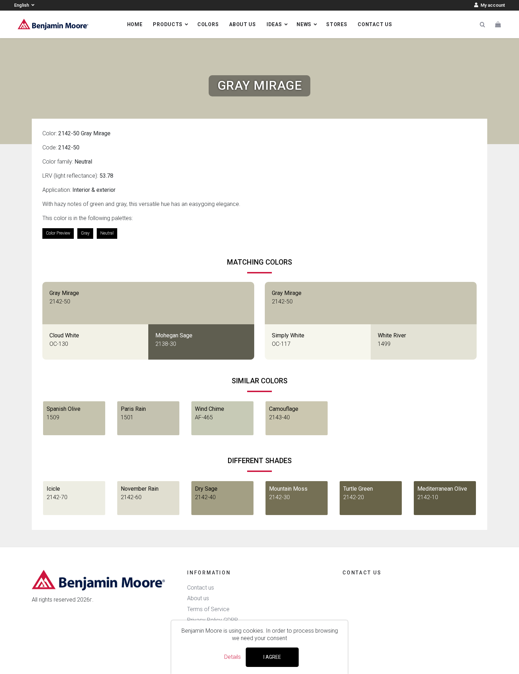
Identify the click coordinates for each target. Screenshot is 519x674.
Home (135, 24)
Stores (336, 24)
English (22, 5)
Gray (85, 233)
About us (242, 24)
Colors (208, 24)
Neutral (107, 233)
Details (232, 657)
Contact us (375, 24)
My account (492, 5)
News (304, 24)
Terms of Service (208, 609)
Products (168, 24)
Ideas (274, 24)
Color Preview (58, 233)
